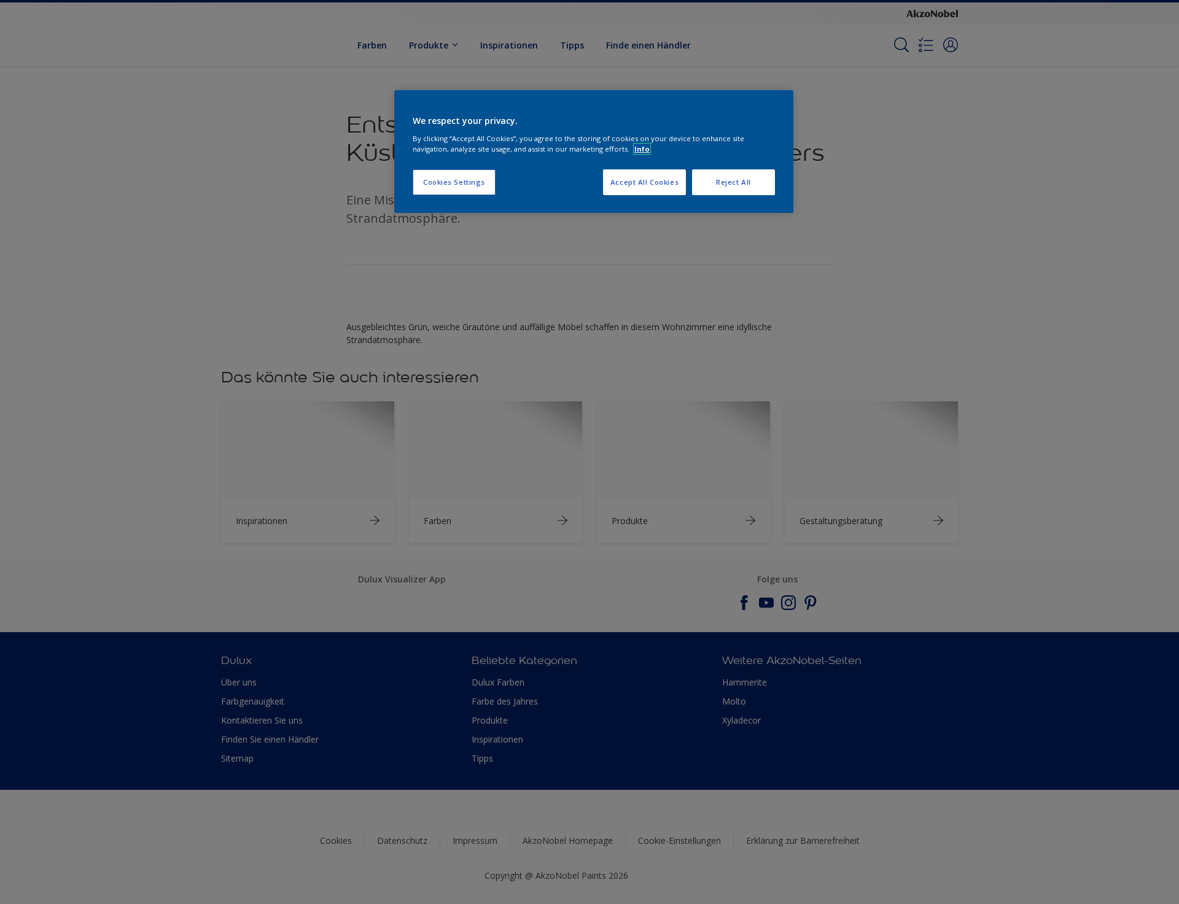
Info (642, 148)
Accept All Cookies (644, 182)
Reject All (733, 182)
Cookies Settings (454, 182)
